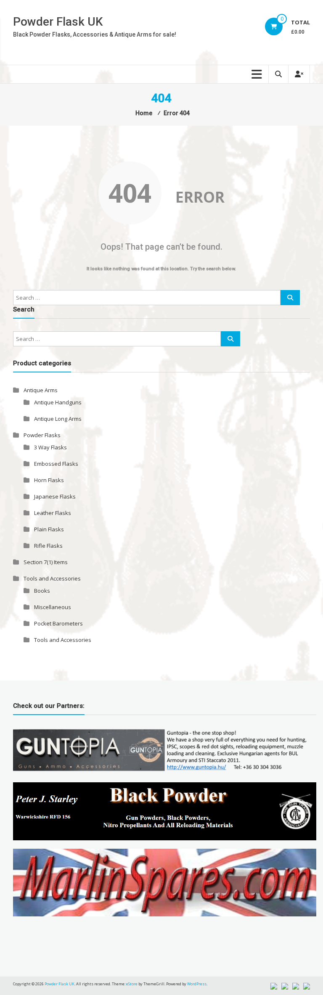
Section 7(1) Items (46, 562)
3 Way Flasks (50, 447)
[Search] (290, 297)
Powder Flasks (42, 435)
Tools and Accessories (52, 578)
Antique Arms (41, 390)
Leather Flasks (52, 513)
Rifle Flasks (48, 545)
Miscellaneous (52, 607)
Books (42, 590)
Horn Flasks (49, 480)
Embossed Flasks (56, 463)
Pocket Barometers (58, 623)
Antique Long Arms (58, 418)
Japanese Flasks (55, 496)
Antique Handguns (58, 402)
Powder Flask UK (58, 22)
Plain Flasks (49, 529)
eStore (132, 984)
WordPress (197, 984)
